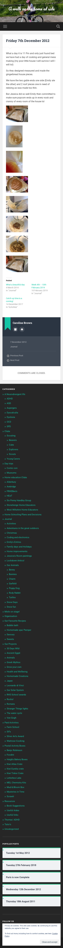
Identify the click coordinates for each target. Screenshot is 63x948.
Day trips (9, 463)
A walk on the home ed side (31, 8)
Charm (12, 579)
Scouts (12, 454)
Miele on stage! (12, 611)
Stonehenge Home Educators (21, 505)
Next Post (14, 360)
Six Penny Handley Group (19, 500)
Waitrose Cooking (15, 741)
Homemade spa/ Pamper (19, 630)
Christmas (12, 533)
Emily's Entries (14, 542)
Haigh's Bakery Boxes (17, 759)
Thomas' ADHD (12, 819)
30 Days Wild (13, 648)
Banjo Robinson (14, 750)
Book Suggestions (16, 805)
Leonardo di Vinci (15, 685)
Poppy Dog (14, 588)
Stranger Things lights (17, 708)
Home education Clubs (16, 477)
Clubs (7, 431)
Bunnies (13, 574)
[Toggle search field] (58, 26)
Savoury (11, 634)
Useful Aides (13, 810)
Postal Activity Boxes (15, 745)
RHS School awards (16, 694)
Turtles (12, 597)
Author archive (15, 329)
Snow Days (12, 602)
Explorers (13, 449)
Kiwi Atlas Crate (14, 764)
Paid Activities (12, 722)
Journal (13, 347)
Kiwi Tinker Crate (15, 773)
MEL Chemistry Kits (16, 782)
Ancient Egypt (13, 653)
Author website (22, 329)
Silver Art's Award (15, 736)
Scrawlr (10, 796)
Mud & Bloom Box (15, 787)
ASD (9, 403)
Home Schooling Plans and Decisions (23, 514)
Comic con (12, 468)
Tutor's (8, 824)
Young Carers (13, 458)
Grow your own (14, 667)
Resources (10, 801)
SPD (9, 426)
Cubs (11, 444)
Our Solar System (15, 690)
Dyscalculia (12, 412)
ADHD (10, 398)
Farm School (13, 727)
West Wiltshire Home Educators (22, 509)
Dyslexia (11, 417)
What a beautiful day (15, 284)
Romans (11, 704)
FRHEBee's (12, 491)
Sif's (9, 731)
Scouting (11, 435)
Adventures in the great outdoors (23, 528)
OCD (9, 421)
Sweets (10, 639)
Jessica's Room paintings (19, 556)
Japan (10, 681)
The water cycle (14, 713)
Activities (11, 523)
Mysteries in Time (15, 791)
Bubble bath (12, 625)
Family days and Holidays (19, 546)
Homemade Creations (17, 676)
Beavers (13, 440)
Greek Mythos (13, 662)
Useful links (12, 815)
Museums (11, 472)
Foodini (10, 754)
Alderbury (11, 482)
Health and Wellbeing (17, 671)
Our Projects (11, 644)
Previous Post (16, 355)
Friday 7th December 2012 (27, 40)
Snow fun (11, 607)
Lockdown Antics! (15, 560)
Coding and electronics (18, 537)
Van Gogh (11, 717)
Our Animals (13, 565)
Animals (11, 657)
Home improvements (17, 551)
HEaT (9, 495)
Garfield (12, 583)
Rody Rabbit (15, 593)
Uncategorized (12, 829)
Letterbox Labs (14, 778)
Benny (12, 569)
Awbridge (11, 486)
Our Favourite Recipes (15, 621)
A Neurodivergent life (15, 394)
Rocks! (10, 699)
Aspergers (12, 408)
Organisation (11, 616)
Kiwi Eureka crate (15, 768)
